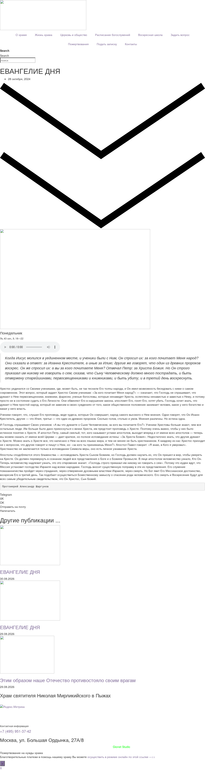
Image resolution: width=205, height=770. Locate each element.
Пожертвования (78, 44)
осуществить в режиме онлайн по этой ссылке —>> (121, 757)
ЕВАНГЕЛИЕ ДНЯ (20, 571)
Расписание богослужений (112, 35)
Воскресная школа (150, 35)
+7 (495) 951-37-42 (15, 731)
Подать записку (107, 44)
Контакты (131, 44)
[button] (102, 495)
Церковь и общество (73, 35)
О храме (21, 35)
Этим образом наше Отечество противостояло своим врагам (68, 680)
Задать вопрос (180, 35)
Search (4, 51)
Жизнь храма (43, 35)
